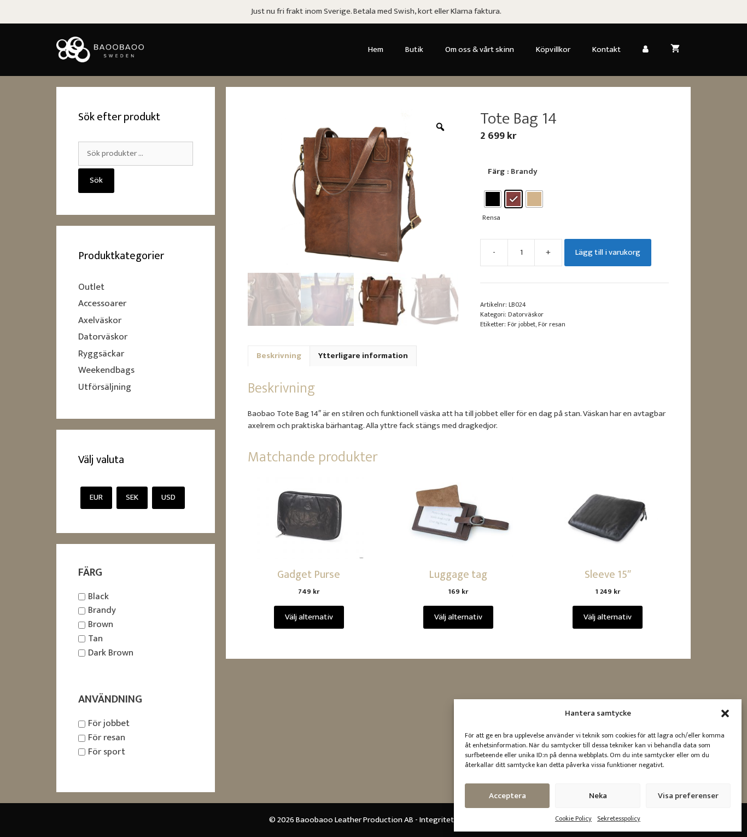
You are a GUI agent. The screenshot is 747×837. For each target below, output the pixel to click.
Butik (414, 49)
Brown (100, 624)
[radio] (493, 199)
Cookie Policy (573, 818)
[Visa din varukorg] (675, 49)
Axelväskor (99, 320)
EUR (96, 497)
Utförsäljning (104, 387)
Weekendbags (106, 370)
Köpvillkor (553, 49)
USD (168, 497)
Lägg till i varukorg (607, 252)
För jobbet (521, 324)
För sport (106, 751)
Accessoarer (102, 303)
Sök (96, 180)
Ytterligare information (363, 355)
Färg (496, 171)
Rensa (491, 218)
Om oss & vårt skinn (479, 49)
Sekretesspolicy (618, 818)
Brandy (102, 610)
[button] (725, 713)
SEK (132, 497)
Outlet (91, 287)
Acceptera (507, 796)
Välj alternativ (309, 617)
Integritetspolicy (448, 820)
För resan (551, 324)
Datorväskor (526, 314)
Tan (95, 638)
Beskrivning (278, 355)
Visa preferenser (688, 796)
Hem (375, 49)
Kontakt (606, 49)
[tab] (279, 356)
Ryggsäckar (101, 353)
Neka (598, 796)
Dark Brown (110, 652)
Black (98, 596)
